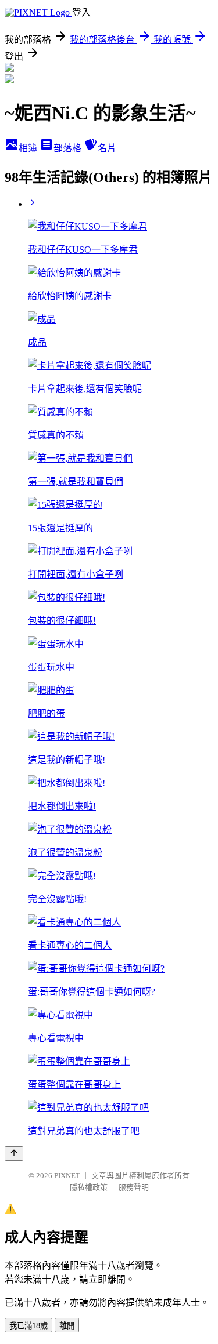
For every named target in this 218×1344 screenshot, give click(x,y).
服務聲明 (134, 1187)
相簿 (29, 148)
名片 (107, 148)
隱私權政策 (89, 1187)
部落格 (68, 148)
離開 (66, 1325)
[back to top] (14, 1153)
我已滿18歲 (28, 1325)
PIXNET (67, 1175)
